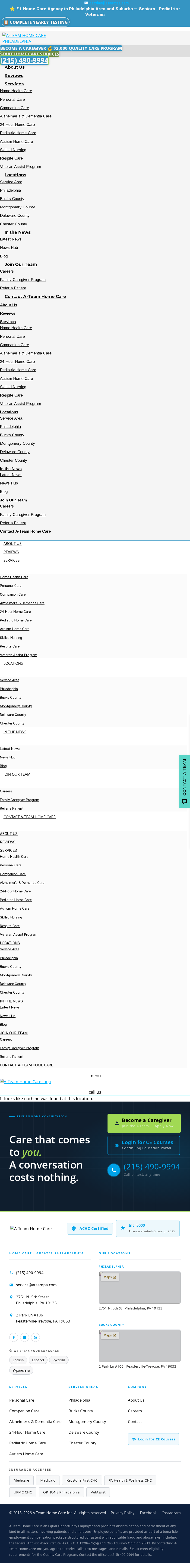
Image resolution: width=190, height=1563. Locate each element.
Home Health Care (16, 91)
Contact (135, 1421)
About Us (15, 67)
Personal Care (12, 99)
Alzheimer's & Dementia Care (35, 1421)
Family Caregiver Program (23, 279)
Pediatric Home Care (18, 133)
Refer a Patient (13, 288)
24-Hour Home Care (17, 124)
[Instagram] (24, 1337)
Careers (7, 271)
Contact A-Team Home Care (35, 296)
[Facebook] (13, 1337)
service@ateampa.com (36, 1284)
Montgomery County (17, 207)
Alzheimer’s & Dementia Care (25, 116)
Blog (4, 256)
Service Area (11, 182)
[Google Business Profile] (35, 1337)
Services (14, 84)
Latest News (11, 239)
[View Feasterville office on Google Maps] (139, 1346)
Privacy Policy (122, 1512)
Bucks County (12, 199)
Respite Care (11, 158)
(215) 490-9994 (30, 1272)
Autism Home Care (16, 141)
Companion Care (14, 108)
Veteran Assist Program (20, 166)
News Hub (9, 247)
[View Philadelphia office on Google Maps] (139, 1288)
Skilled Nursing (13, 150)
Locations (15, 174)
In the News (18, 232)
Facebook (148, 1512)
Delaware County (15, 215)
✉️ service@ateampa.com (106, 3)
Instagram (171, 1512)
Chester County (13, 224)
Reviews (14, 75)
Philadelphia (10, 190)
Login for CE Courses (156, 1439)
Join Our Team (21, 264)
